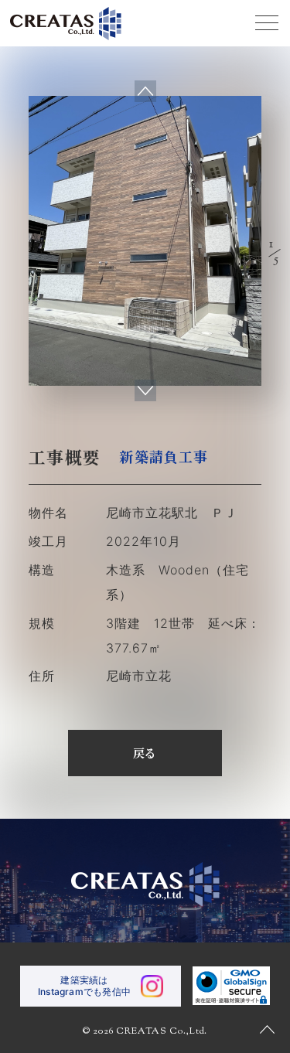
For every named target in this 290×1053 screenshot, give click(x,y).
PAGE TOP (267, 1030)
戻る (145, 753)
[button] (145, 390)
